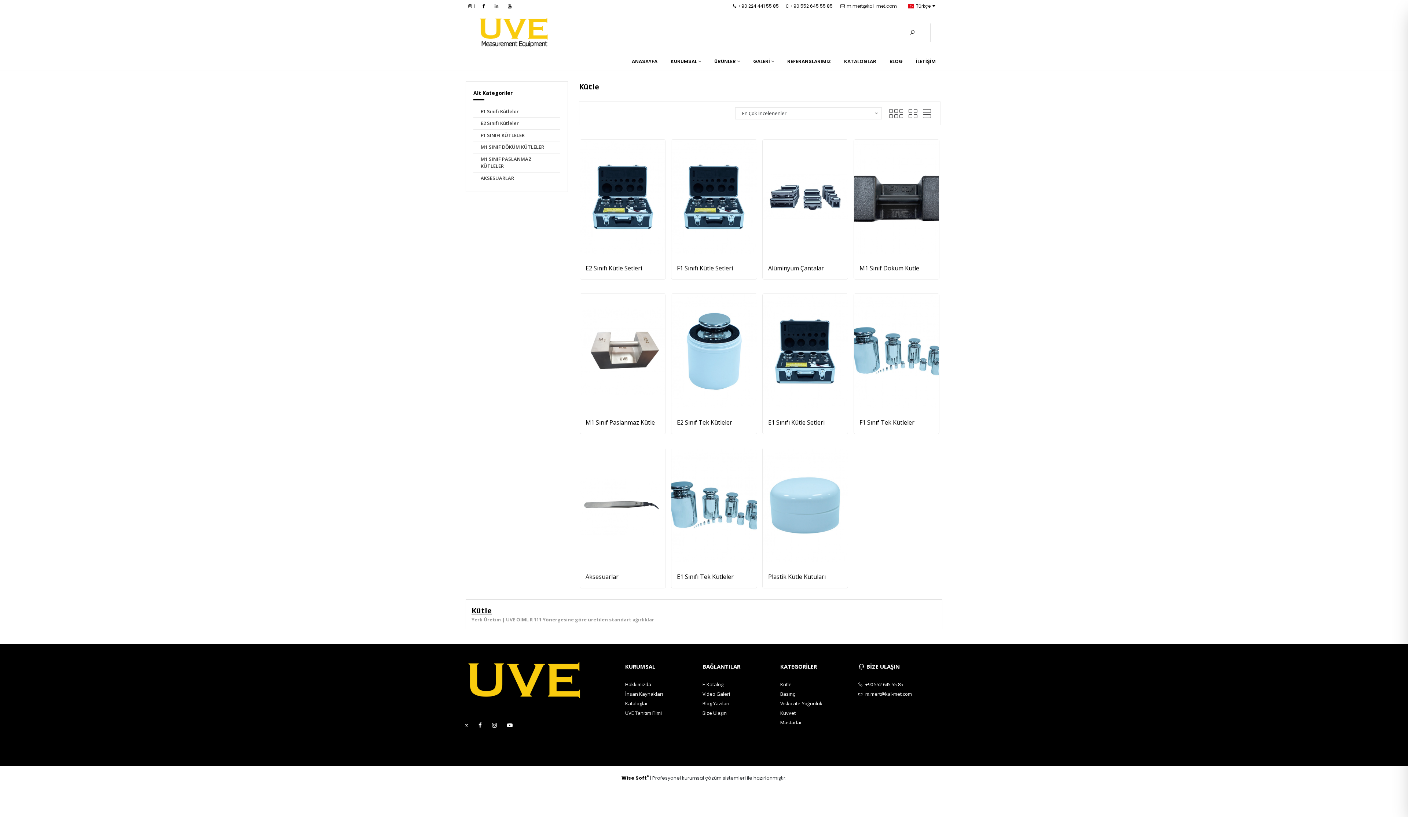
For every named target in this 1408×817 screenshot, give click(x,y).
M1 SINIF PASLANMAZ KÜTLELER (506, 163)
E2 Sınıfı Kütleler (500, 123)
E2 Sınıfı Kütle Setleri (614, 268)
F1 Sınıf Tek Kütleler (886, 422)
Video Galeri (716, 694)
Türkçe (923, 6)
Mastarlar (791, 722)
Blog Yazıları (716, 703)
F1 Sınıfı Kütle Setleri (705, 268)
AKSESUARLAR (497, 178)
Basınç (787, 694)
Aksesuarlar (602, 577)
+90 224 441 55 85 (758, 6)
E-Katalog (713, 684)
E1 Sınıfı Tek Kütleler (705, 577)
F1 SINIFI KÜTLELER (503, 135)
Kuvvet (788, 713)
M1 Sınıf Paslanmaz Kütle (620, 422)
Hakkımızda (638, 684)
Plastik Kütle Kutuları (797, 577)
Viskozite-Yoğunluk (801, 703)
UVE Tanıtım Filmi (643, 713)
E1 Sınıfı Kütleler (500, 111)
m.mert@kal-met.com (872, 6)
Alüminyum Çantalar (796, 268)
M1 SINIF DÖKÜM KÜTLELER (512, 147)
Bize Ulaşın (715, 713)
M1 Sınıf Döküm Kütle (889, 268)
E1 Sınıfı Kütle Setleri (796, 422)
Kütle (786, 684)
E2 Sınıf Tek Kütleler (704, 422)
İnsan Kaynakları (644, 694)
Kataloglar (636, 703)
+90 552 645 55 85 (811, 6)
